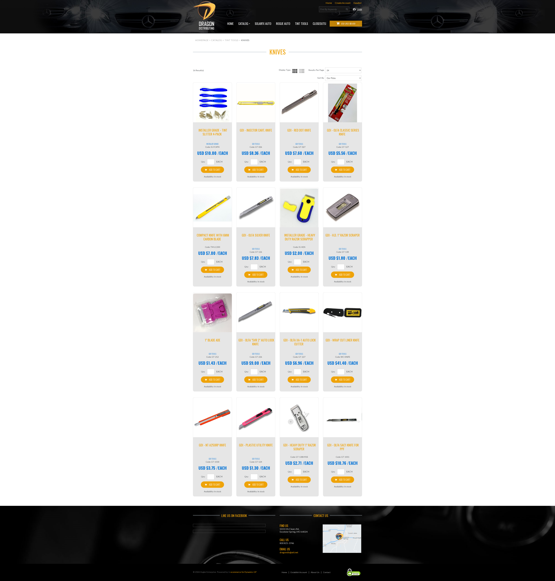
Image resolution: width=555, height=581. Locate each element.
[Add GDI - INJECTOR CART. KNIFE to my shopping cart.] (255, 170)
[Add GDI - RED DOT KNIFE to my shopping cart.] (299, 170)
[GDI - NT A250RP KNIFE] (212, 417)
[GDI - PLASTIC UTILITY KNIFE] (255, 417)
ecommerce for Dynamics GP (244, 572)
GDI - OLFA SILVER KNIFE (256, 235)
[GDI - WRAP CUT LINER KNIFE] (342, 312)
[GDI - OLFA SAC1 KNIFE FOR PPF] (342, 417)
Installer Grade (212, 143)
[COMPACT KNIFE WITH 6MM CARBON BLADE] (212, 208)
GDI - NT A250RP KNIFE (212, 445)
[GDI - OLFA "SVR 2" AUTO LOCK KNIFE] (255, 312)
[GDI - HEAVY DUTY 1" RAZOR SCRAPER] (299, 417)
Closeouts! (319, 23)
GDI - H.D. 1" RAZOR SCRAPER (342, 235)
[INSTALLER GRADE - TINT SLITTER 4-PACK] (212, 103)
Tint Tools (301, 23)
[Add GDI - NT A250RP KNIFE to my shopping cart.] (212, 484)
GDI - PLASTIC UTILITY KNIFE (256, 445)
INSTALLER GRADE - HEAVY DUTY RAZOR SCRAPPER (299, 237)
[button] (346, 23)
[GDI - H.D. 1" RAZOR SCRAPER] (342, 208)
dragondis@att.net (289, 552)
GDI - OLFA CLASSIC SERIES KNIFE (343, 132)
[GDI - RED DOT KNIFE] (299, 103)
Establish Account (299, 572)
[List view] (301, 71)
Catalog (243, 23)
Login (359, 9)
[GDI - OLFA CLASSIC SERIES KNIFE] (342, 103)
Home (329, 2)
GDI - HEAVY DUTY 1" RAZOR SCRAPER (299, 447)
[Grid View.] (294, 71)
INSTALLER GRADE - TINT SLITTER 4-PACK (212, 132)
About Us (315, 572)
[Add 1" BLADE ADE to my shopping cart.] (212, 379)
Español (357, 2)
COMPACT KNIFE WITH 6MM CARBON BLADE (213, 237)
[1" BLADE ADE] (212, 312)
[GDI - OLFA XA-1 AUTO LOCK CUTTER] (299, 312)
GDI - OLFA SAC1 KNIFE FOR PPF (343, 447)
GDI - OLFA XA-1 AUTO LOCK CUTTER (299, 342)
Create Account (342, 2)
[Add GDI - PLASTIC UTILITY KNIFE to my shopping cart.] (255, 484)
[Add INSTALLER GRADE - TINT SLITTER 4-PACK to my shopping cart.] (212, 170)
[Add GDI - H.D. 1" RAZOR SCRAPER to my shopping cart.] (342, 274)
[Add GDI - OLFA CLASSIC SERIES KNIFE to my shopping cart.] (342, 170)
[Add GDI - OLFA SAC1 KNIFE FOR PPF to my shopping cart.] (342, 479)
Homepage (201, 40)
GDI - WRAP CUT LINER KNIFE (342, 340)
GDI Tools (256, 143)
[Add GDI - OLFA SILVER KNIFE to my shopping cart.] (255, 274)
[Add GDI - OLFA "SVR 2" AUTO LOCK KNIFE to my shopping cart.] (255, 379)
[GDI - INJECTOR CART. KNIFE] (255, 103)
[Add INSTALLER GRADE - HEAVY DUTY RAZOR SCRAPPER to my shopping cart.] (299, 270)
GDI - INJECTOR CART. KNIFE (256, 130)
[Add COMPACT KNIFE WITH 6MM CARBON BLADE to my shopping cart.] (212, 270)
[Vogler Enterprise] (205, 16)
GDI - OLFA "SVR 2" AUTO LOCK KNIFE (256, 342)
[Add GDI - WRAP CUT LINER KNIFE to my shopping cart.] (342, 379)
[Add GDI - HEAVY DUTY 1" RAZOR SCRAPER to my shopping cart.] (299, 479)
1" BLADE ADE (212, 340)
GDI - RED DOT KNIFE (299, 130)
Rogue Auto (283, 23)
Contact (327, 572)
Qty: (203, 161)
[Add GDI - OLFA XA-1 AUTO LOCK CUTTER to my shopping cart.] (299, 379)
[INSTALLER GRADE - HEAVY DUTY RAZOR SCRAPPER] (299, 208)
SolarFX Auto (263, 23)
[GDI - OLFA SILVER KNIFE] (255, 208)
